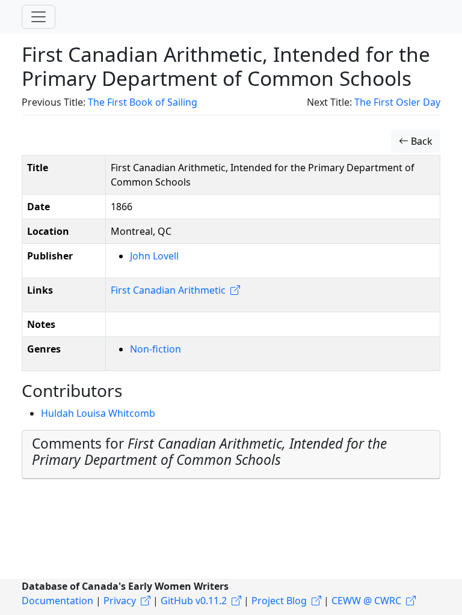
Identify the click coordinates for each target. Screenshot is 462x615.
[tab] (231, 454)
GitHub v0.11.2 (194, 600)
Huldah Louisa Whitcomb (98, 413)
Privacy (119, 600)
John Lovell (154, 255)
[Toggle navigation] (38, 17)
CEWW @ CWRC (366, 600)
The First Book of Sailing (142, 102)
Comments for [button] (209, 451)
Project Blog (279, 600)
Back (420, 141)
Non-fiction (155, 349)
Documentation (57, 600)
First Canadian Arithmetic (168, 290)
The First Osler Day (397, 102)
